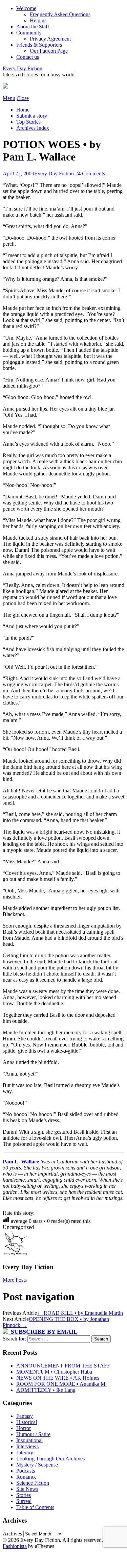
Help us (38, 20)
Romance (26, 1477)
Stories (23, 1495)
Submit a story (31, 116)
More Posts (15, 1280)
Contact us (27, 57)
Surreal (23, 1501)
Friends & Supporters (39, 45)
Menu (9, 98)
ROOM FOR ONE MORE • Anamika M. (61, 1384)
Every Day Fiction (22, 68)
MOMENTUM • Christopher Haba (54, 1372)
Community (29, 32)
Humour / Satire (33, 1434)
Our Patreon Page (49, 51)
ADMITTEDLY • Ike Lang (46, 1390)
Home (22, 110)
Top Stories (28, 122)
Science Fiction (32, 1483)
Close (23, 98)
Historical (26, 1422)
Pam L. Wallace (21, 1161)
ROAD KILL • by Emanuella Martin (80, 1313)
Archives (12, 1533)
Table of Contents (35, 1507)
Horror (23, 1428)
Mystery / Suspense (37, 1465)
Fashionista (15, 1546)
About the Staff (32, 26)
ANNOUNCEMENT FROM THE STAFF (63, 1366)
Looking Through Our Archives (50, 1458)
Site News (27, 1489)
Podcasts (25, 1471)
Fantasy (24, 1416)
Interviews (27, 1446)
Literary (24, 1452)
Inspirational (29, 1440)
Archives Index (32, 128)
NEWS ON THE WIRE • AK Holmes (57, 1378)
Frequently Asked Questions (60, 14)
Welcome (26, 8)
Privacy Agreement (50, 39)
